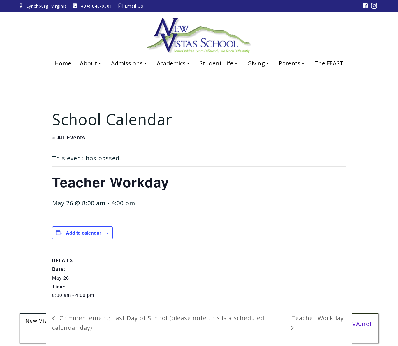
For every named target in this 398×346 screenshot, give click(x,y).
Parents (289, 63)
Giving (256, 63)
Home (62, 63)
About (88, 63)
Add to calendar (83, 232)
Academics (171, 63)
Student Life (216, 63)
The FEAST (329, 63)
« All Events (68, 137)
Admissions (127, 63)
